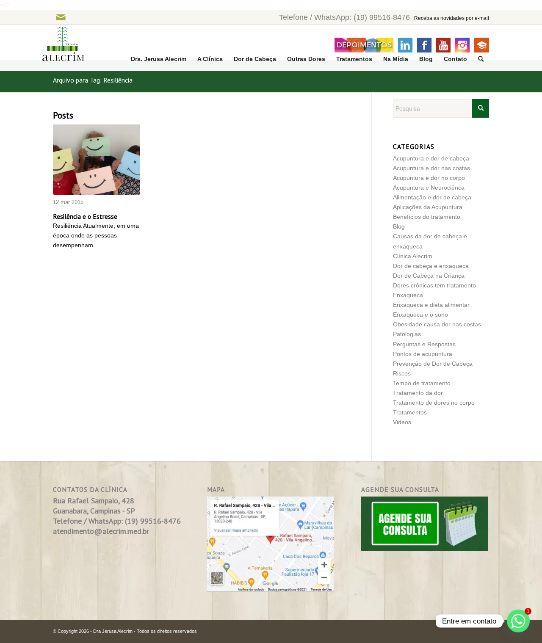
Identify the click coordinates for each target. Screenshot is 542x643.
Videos (402, 422)
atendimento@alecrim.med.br (101, 531)
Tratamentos (410, 412)
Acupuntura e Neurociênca (429, 187)
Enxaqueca (408, 295)
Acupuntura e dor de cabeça (431, 158)
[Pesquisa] (481, 59)
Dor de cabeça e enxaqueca (431, 265)
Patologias (407, 334)
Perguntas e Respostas (424, 344)
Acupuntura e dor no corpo (429, 177)
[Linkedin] (405, 45)
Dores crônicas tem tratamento (434, 285)
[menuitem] (158, 59)
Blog (399, 226)
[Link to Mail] (60, 17)
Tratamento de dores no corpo (434, 402)
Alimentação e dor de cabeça (432, 197)
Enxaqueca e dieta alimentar (431, 304)
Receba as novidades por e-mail (451, 18)
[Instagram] (462, 45)
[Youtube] (443, 45)
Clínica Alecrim (412, 256)
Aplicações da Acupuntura (427, 207)
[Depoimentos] (364, 45)
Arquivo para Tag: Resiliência (93, 80)
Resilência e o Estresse (85, 216)
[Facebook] (424, 45)
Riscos (402, 373)
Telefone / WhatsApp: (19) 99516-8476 (344, 17)
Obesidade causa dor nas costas (437, 324)
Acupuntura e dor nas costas (431, 168)
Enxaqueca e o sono (420, 314)
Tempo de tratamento (422, 383)
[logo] (58, 48)
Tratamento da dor (418, 392)
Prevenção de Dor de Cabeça (433, 363)
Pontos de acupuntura (422, 353)
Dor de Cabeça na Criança (429, 275)
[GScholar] (481, 45)
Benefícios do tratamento (426, 216)
